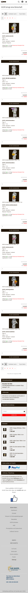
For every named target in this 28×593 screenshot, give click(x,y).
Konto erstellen (14, 554)
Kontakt (14, 513)
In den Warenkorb (14, 61)
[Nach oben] (24, 592)
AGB (14, 525)
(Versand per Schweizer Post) (18, 45)
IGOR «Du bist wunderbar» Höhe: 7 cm (11, 75)
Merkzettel (14, 551)
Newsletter (14, 519)
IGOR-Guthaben (14, 522)
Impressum (14, 510)
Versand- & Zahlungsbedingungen (14, 516)
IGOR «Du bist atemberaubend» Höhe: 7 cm (12, 202)
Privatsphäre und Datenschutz (14, 528)
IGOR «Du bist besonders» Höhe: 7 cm (11, 117)
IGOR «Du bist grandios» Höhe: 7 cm (10, 286)
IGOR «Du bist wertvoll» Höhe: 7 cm (10, 33)
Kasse (14, 557)
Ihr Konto (14, 548)
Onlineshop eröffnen (7, 591)
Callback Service (14, 531)
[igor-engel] (3, 2)
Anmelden (14, 415)
